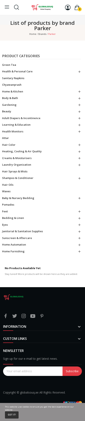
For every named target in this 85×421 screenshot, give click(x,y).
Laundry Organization (16, 164)
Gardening (9, 105)
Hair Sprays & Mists (14, 171)
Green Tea (9, 65)
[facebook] (5, 316)
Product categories (21, 56)
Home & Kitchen (12, 91)
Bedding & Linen (13, 218)
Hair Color (8, 145)
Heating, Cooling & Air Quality (22, 151)
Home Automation (14, 244)
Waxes (6, 191)
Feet (5, 211)
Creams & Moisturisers (17, 158)
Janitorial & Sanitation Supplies (22, 231)
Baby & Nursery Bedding (18, 198)
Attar (5, 138)
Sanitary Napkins (13, 78)
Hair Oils (7, 185)
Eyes (5, 224)
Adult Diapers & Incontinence (21, 118)
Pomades (8, 204)
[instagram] (23, 316)
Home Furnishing (13, 251)
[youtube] (32, 316)
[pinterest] (41, 316)
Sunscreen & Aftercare (17, 238)
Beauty (6, 111)
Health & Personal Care (17, 71)
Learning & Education (16, 124)
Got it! (12, 414)
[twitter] (14, 316)
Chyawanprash (11, 84)
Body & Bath (10, 98)
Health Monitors (12, 131)
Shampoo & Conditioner (17, 178)
